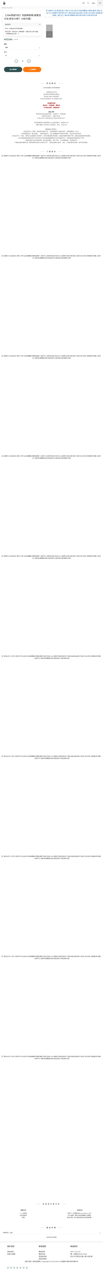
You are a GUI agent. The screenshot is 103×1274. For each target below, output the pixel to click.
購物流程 (42, 1254)
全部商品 (4, 7)
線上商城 (9, 7)
